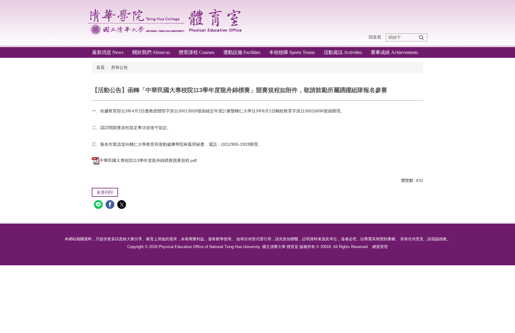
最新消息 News (107, 52)
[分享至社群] (99, 205)
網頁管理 (380, 246)
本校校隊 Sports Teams (292, 52)
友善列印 (105, 192)
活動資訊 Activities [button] (343, 52)
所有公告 (119, 67)
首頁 (100, 67)
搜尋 (421, 37)
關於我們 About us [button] (151, 52)
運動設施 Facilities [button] (241, 52)
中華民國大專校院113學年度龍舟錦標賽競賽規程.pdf (148, 160)
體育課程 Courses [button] (196, 52)
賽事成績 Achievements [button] (394, 52)
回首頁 (375, 37)
